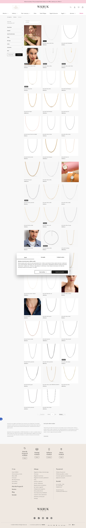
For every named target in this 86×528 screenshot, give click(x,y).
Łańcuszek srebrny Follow (47, 66)
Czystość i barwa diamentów (40, 494)
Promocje (36, 474)
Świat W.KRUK (15, 472)
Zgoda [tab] (25, 257)
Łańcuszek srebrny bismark (66, 339)
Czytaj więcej (46, 436)
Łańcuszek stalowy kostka (28, 248)
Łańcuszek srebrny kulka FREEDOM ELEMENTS (51, 384)
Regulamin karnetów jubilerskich (41, 477)
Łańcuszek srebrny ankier (65, 316)
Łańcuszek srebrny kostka (47, 134)
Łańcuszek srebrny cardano (66, 293)
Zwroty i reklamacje (38, 483)
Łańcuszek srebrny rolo (47, 225)
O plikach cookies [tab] (60, 257)
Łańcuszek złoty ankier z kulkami (30, 293)
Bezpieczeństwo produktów (40, 485)
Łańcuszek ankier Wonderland (66, 43)
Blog (13, 492)
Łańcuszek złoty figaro (28, 111)
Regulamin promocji (38, 476)
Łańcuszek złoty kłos (46, 339)
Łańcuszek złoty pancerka (66, 270)
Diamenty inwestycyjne (39, 496)
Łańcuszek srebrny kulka (47, 179)
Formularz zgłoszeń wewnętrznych (63, 476)
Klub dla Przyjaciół (17, 486)
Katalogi (36, 498)
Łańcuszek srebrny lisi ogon (66, 225)
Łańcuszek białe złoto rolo (47, 293)
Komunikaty (14, 481)
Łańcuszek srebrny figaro (65, 361)
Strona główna (9, 17)
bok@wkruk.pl (59, 487)
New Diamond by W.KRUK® (40, 492)
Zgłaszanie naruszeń (60, 477)
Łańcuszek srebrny (27, 316)
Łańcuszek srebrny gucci (47, 316)
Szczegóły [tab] (43, 257)
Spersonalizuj (42, 271)
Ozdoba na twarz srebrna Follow (29, 66)
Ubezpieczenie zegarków (39, 489)
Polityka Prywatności (60, 472)
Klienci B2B (14, 476)
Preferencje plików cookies (62, 474)
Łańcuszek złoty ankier (28, 88)
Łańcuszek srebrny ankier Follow (67, 66)
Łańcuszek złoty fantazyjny (66, 88)
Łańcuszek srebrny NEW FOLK (48, 43)
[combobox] (32, 22)
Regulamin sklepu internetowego (41, 472)
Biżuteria (15, 17)
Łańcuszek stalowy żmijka (47, 248)
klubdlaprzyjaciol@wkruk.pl (61, 491)
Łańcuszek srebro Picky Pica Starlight (30, 134)
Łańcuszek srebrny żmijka (65, 202)
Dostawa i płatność (38, 481)
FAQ (35, 479)
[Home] (43, 7)
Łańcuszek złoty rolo (65, 157)
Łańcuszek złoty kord (65, 111)
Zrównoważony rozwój (17, 474)
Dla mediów (14, 483)
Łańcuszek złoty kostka (65, 384)
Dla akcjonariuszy (16, 479)
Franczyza (14, 477)
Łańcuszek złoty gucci (28, 179)
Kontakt (14, 495)
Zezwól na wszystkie (60, 271)
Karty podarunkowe (38, 491)
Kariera (14, 489)
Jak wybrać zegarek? (38, 487)
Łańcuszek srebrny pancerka (29, 202)
